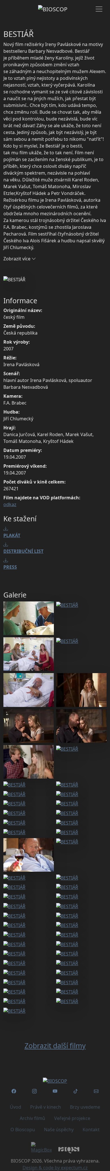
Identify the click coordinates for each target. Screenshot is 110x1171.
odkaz (9, 504)
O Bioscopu (22, 1129)
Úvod (15, 1107)
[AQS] (68, 1149)
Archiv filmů (32, 1118)
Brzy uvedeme (85, 1107)
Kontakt (91, 1129)
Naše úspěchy (59, 1129)
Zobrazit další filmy (55, 1045)
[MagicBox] (41, 1147)
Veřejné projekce (72, 1118)
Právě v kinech (45, 1107)
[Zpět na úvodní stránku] (55, 1080)
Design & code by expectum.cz (55, 1168)
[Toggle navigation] (99, 9)
